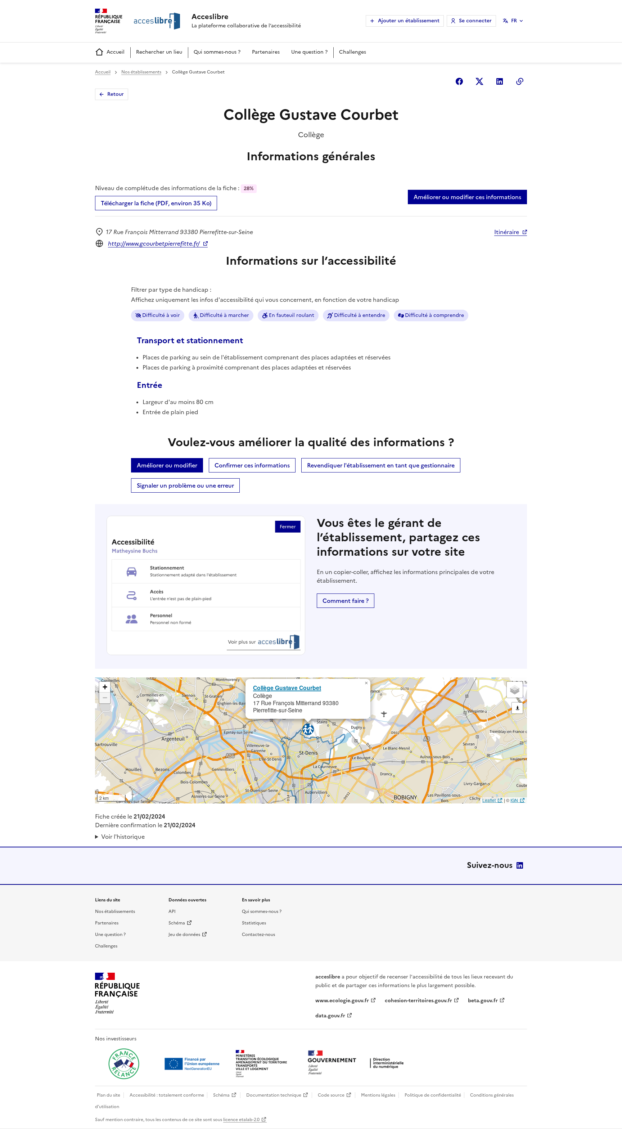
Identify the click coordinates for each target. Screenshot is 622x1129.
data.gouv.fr (330, 1016)
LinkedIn (520, 865)
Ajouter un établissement (409, 20)
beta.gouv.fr (483, 1000)
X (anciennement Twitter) (479, 81)
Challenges (352, 52)
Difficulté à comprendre (434, 315)
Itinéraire (506, 232)
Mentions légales (378, 1095)
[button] (366, 683)
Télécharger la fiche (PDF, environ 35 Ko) (156, 203)
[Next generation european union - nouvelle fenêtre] (193, 1064)
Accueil (116, 52)
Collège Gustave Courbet (287, 688)
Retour (115, 94)
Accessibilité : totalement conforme (167, 1095)
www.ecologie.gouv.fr (342, 1000)
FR (514, 20)
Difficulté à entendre (359, 315)
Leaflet (489, 800)
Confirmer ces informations (252, 465)
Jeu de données (184, 934)
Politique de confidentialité (433, 1095)
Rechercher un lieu (159, 52)
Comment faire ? (346, 600)
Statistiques (254, 923)
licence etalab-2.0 (241, 1119)
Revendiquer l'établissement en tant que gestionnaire (381, 465)
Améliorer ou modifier (167, 465)
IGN (514, 800)
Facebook (459, 81)
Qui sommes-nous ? (217, 52)
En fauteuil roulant (291, 315)
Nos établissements (141, 72)
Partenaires (266, 52)
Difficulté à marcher (224, 315)
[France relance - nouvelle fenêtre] (124, 1064)
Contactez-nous (258, 934)
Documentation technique (273, 1095)
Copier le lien (520, 81)
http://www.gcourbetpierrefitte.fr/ (154, 243)
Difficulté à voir (161, 315)
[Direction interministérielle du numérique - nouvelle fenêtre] (357, 1063)
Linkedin (499, 81)
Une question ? (309, 52)
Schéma (176, 923)
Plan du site (108, 1095)
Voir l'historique (123, 836)
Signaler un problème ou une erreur (185, 485)
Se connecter (475, 20)
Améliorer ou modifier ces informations (467, 197)
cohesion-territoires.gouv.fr (418, 1000)
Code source (331, 1095)
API (172, 911)
